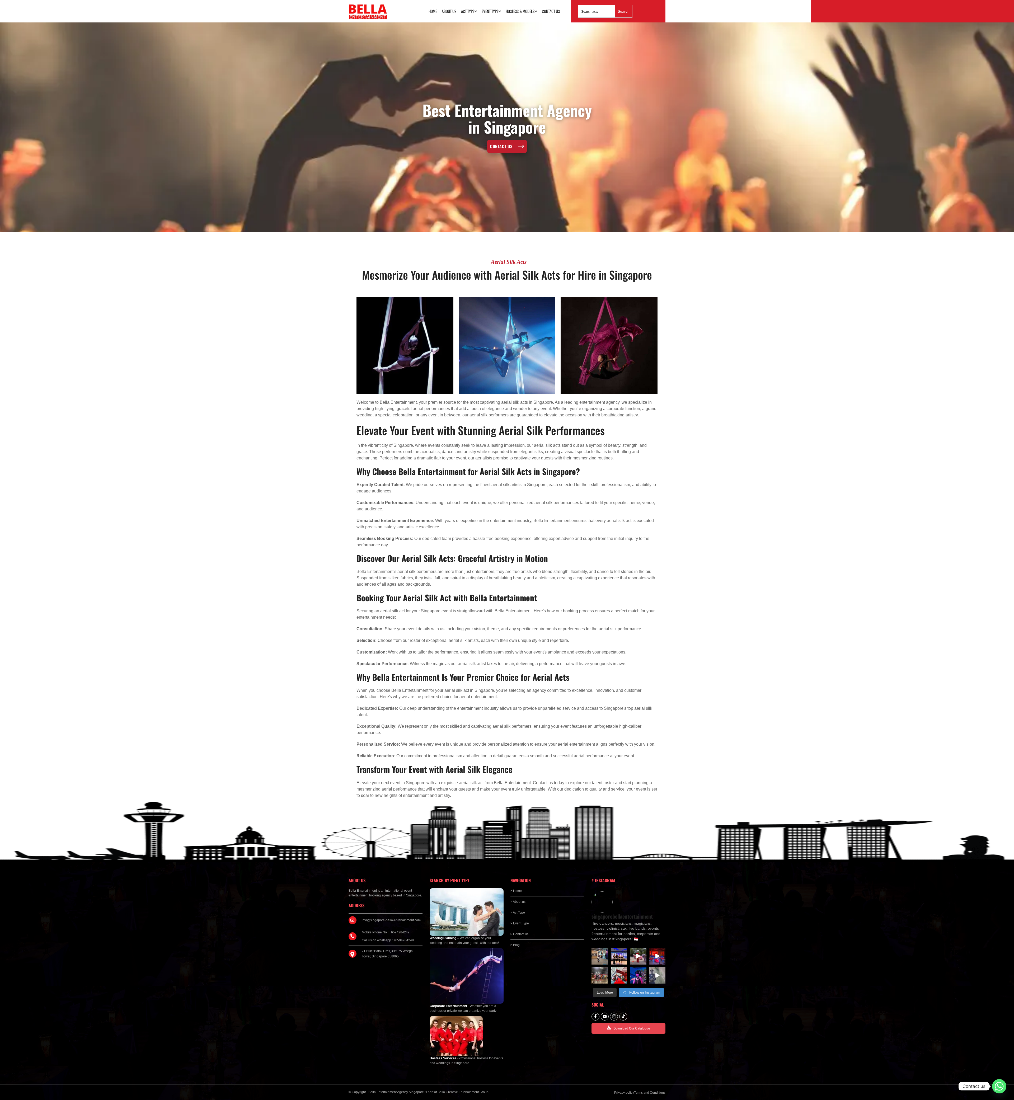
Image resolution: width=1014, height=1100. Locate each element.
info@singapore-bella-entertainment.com (391, 920)
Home (433, 11)
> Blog (515, 945)
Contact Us (501, 146)
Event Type (490, 11)
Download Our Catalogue (631, 1028)
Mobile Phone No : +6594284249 (386, 932)
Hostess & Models (520, 11)
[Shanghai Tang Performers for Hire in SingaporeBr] (657, 956)
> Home (516, 891)
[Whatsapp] (999, 1086)
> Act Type (517, 912)
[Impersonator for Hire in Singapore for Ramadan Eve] (619, 975)
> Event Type (519, 923)
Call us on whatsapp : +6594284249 (388, 940)
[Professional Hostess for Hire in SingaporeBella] (619, 956)
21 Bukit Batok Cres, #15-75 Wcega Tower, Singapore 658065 (387, 953)
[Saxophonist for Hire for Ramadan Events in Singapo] (657, 975)
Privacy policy (624, 1092)
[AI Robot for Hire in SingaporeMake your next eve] (600, 956)
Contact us (551, 11)
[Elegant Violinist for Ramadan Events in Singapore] (638, 975)
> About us (517, 902)
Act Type (467, 11)
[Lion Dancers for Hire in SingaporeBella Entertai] (638, 956)
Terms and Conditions (649, 1092)
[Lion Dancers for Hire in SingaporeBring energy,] (600, 975)
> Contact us (519, 934)
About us (449, 11)
